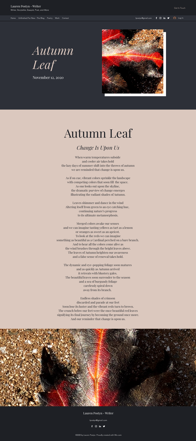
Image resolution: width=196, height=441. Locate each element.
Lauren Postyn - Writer (26, 6)
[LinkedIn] (164, 18)
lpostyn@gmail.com (144, 18)
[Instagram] (160, 18)
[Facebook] (156, 18)
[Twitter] (168, 18)
